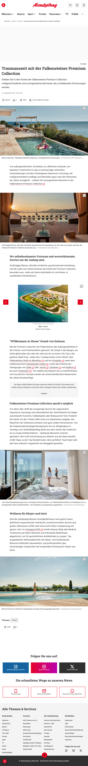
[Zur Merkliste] (77, 5)
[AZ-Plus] (3, 5)
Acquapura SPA (32, 529)
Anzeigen (44, 393)
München (7, 14)
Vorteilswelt (27, 740)
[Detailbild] (84, 108)
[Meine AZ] (83, 5)
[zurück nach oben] (44, 756)
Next (80, 302)
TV (66, 14)
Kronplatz (56, 360)
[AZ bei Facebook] (66, 751)
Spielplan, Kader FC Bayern (32, 743)
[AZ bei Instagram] (73, 751)
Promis (42, 14)
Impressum (69, 720)
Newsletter (27, 723)
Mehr (14, 21)
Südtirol (69, 367)
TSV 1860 (5, 733)
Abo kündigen (69, 733)
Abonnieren (48, 727)
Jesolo (43, 367)
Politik (75, 14)
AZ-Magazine (48, 746)
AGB (66, 723)
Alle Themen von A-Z (30, 720)
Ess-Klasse (27, 736)
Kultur (4, 746)
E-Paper (46, 733)
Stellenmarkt (27, 749)
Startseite (7, 21)
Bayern (21, 14)
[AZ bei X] (80, 751)
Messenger (27, 727)
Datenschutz (69, 727)
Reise (20, 21)
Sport (30, 14)
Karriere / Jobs (49, 723)
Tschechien (23, 371)
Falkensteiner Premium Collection (26, 183)
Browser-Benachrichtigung (32, 733)
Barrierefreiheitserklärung (74, 730)
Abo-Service (48, 730)
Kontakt (46, 736)
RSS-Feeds (26, 730)
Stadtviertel (6, 723)
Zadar (29, 367)
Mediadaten (48, 740)
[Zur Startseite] (45, 7)
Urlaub (14, 620)
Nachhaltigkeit (7, 752)
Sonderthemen (49, 749)
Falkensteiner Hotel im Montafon (25, 360)
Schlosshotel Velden (36, 364)
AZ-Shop (47, 743)
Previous (5, 302)
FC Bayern (5, 730)
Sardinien (54, 367)
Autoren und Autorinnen (52, 720)
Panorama (54, 14)
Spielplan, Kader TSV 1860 (32, 746)
